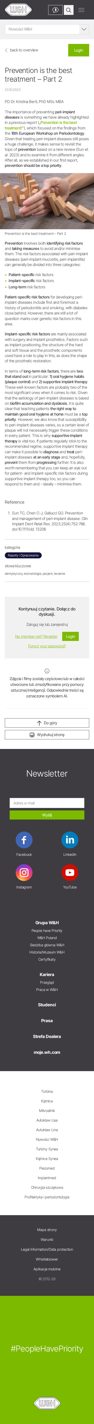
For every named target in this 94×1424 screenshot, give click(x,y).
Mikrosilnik (47, 1110)
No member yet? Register (36, 636)
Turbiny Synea (47, 1149)
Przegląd (47, 982)
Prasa (47, 1020)
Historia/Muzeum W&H (47, 952)
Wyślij (47, 815)
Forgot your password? (47, 646)
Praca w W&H (47, 989)
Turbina (47, 1091)
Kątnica (47, 1101)
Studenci (47, 1004)
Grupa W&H (47, 922)
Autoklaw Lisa (47, 1120)
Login (78, 50)
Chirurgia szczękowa (47, 1187)
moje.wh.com (47, 1052)
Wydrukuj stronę (50, 734)
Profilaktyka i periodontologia (47, 1197)
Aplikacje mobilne (47, 1269)
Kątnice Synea (47, 1158)
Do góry (50, 722)
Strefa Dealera (47, 1036)
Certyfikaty (47, 959)
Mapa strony (47, 1229)
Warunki (47, 1239)
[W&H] (18, 9)
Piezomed (46, 1168)
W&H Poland (47, 937)
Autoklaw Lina (47, 1130)
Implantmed (47, 1178)
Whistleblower (47, 1259)
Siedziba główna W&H (47, 945)
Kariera (47, 974)
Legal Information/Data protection (47, 1249)
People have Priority (47, 930)
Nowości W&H (47, 1139)
